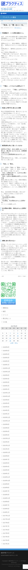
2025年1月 (6, 389)
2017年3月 (6, 540)
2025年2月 (6, 386)
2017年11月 (6, 515)
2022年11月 (6, 438)
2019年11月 (6, 477)
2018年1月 (6, 512)
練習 (2, 276)
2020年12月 (6, 452)
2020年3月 (6, 470)
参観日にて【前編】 (22, 276)
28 (10, 341)
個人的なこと (19, 27)
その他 (5, 322)
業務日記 (5, 308)
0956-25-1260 (7, 9)
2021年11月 (6, 445)
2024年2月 (6, 410)
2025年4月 (6, 378)
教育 (12, 20)
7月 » (16, 343)
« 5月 (11, 343)
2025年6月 (6, 375)
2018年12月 (6, 498)
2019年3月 (6, 494)
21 (10, 338)
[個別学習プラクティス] (12, 4)
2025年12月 (6, 368)
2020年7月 (6, 459)
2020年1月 (6, 473)
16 (18, 336)
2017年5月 (6, 533)
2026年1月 (6, 364)
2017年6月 (6, 530)
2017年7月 (6, 526)
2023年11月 (6, 421)
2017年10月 (6, 519)
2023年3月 (6, 435)
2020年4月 (6, 466)
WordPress (11, 564)
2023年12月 (6, 417)
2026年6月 (6, 347)
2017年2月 (6, 544)
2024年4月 (6, 403)
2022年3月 (6, 442)
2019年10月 (6, 480)
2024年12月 (6, 393)
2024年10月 (6, 396)
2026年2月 (6, 361)
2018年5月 (6, 508)
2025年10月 (6, 371)
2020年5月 (6, 463)
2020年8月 (6, 456)
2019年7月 (6, 491)
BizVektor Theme (20, 564)
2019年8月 (6, 487)
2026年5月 (6, 350)
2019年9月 (6, 484)
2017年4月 (6, 536)
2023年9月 (6, 424)
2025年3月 (6, 382)
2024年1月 (6, 414)
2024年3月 (6, 407)
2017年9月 (6, 522)
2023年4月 (6, 431)
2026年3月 (6, 357)
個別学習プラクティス (15, 561)
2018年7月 (6, 505)
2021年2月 (6, 449)
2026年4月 (6, 354)
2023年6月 (6, 428)
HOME (2, 20)
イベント (5, 315)
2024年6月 (6, 400)
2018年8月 (6, 501)
